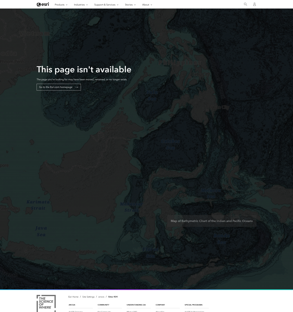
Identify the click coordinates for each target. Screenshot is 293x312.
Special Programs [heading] (194, 305)
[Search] (245, 4)
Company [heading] (160, 305)
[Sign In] (254, 4)
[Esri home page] (43, 4)
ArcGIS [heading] (72, 305)
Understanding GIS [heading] (136, 305)
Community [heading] (103, 305)
